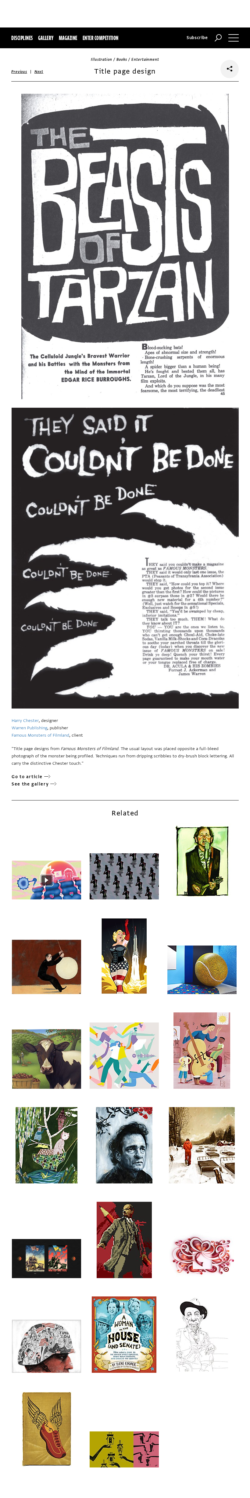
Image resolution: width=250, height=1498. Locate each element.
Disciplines (22, 38)
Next (38, 71)
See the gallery (30, 784)
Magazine (68, 38)
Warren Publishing (29, 728)
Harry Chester (25, 720)
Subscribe (197, 38)
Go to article (27, 777)
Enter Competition (101, 38)
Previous (19, 71)
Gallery (46, 38)
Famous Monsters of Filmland (40, 735)
